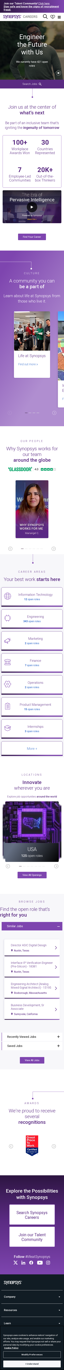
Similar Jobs (15, 926)
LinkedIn (23, 1263)
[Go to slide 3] (28, 866)
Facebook (31, 1263)
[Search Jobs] (45, 16)
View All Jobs (32, 1060)
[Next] (54, 413)
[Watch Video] (32, 509)
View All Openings (32, 875)
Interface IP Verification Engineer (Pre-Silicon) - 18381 (32, 964)
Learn (7, 1323)
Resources (10, 1310)
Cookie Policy (11, 1348)
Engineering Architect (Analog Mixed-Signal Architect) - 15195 (31, 985)
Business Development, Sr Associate (27, 1006)
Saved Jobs (14, 1046)
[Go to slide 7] (43, 866)
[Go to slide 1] (20, 866)
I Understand (32, 1364)
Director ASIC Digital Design (28, 945)
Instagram (48, 1263)
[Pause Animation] (58, 73)
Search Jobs (29, 84)
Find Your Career (32, 236)
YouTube (40, 1263)
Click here (44, 3)
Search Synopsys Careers (32, 1215)
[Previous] (10, 413)
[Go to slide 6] (39, 866)
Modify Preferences (32, 1354)
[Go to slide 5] (36, 866)
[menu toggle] (59, 17)
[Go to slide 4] (32, 866)
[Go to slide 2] (24, 866)
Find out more (27, 364)
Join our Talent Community (32, 1237)
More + (32, 749)
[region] (32, 1348)
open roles (32, 599)
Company (9, 1296)
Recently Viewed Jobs (21, 1036)
